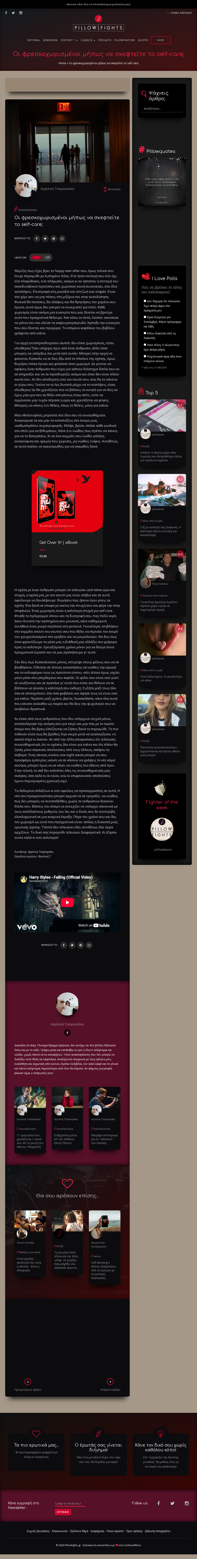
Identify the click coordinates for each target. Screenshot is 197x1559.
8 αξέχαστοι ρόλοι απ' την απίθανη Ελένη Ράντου (65, 1139)
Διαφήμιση (97, 1531)
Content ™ (68, 40)
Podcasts (104, 40)
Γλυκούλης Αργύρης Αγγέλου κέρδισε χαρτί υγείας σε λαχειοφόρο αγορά (159, 605)
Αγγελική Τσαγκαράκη (57, 188)
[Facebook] (36, 238)
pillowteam (158, 434)
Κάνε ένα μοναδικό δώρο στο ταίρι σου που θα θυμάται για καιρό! (98, 1459)
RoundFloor (134, 1545)
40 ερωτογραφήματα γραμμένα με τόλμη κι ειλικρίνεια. (36, 1454)
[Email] (62, 238)
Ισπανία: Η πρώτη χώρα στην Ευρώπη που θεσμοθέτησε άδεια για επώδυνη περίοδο (161, 456)
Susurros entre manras (155, 595)
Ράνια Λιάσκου (160, 583)
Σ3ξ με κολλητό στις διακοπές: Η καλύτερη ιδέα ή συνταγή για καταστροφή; (160, 531)
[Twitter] (45, 238)
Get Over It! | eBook (58, 542)
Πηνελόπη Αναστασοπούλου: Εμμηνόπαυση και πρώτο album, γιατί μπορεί (160, 751)
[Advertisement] (67, 1339)
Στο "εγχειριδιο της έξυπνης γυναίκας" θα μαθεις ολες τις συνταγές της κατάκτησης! (161, 1461)
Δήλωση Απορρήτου (157, 1531)
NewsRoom (50, 40)
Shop (160, 40)
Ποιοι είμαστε (115, 1531)
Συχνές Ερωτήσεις (38, 1531)
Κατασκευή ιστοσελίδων (97, 1545)
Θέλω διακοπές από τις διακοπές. (160, 335)
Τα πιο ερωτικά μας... (36, 1445)
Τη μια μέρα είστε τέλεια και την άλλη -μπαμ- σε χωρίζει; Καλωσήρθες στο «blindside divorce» (66, 1260)
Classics (87, 40)
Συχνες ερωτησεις (181, 12)
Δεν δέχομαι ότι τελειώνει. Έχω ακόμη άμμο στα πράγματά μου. (162, 305)
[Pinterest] (53, 238)
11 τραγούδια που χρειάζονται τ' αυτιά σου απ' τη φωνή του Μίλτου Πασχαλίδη (30, 1141)
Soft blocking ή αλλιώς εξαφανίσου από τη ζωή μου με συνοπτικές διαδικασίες (103, 1270)
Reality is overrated (29, 1252)
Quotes (143, 40)
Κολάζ (59, 1246)
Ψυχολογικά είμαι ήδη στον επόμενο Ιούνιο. (163, 359)
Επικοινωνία (59, 1531)
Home (62, 63)
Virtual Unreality (25, 1242)
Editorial (33, 40)
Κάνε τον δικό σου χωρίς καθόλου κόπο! (160, 1447)
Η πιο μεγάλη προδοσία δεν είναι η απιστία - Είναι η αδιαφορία (29, 1264)
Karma (97, 1256)
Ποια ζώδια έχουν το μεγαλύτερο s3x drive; (161, 678)
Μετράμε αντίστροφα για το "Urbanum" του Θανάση (104, 1139)
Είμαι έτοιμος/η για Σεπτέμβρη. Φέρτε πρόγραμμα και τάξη (162, 321)
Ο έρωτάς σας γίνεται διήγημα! (98, 1447)
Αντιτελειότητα (27, 210)
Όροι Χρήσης (134, 1531)
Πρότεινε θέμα (79, 1531)
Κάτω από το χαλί (152, 520)
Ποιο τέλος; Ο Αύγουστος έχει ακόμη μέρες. (161, 347)
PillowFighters (124, 40)
